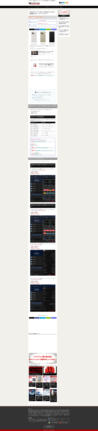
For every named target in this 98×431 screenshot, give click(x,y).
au (46, 410)
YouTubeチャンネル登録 (64, 422)
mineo (50, 411)
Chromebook (57, 410)
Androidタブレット (38, 410)
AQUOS (38, 17)
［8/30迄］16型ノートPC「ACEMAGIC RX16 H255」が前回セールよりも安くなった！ (64, 18)
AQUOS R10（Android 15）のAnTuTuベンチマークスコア (42, 100)
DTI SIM (65, 410)
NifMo (52, 411)
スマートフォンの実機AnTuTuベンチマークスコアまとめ (43, 75)
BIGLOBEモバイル (53, 410)
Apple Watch (43, 410)
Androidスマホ (33, 410)
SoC (64, 411)
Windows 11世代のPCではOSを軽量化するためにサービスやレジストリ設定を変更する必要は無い (64, 22)
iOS (31, 411)
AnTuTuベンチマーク (32, 17)
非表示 (49, 92)
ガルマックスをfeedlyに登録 (53, 422)
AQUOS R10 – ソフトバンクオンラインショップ (44, 150)
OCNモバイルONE (60, 411)
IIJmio (29, 411)
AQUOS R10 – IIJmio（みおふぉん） (40, 141)
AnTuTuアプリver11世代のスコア (38, 97)
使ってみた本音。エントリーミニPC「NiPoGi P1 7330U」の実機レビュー (64, 34)
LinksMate (43, 411)
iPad (33, 411)
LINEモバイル (39, 411)
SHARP (41, 17)
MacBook (47, 411)
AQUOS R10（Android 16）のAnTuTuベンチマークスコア (42, 99)
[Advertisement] (42, 83)
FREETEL (68, 410)
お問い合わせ (49, 426)
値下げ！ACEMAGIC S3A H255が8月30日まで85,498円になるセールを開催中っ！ (64, 26)
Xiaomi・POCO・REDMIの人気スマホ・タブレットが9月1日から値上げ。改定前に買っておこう (64, 30)
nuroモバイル (56, 411)
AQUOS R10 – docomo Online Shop (42, 147)
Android (30, 410)
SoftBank (67, 411)
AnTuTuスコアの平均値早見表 (38, 96)
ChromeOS (61, 410)
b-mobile (49, 410)
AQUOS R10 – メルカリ (38, 154)
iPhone (36, 411)
